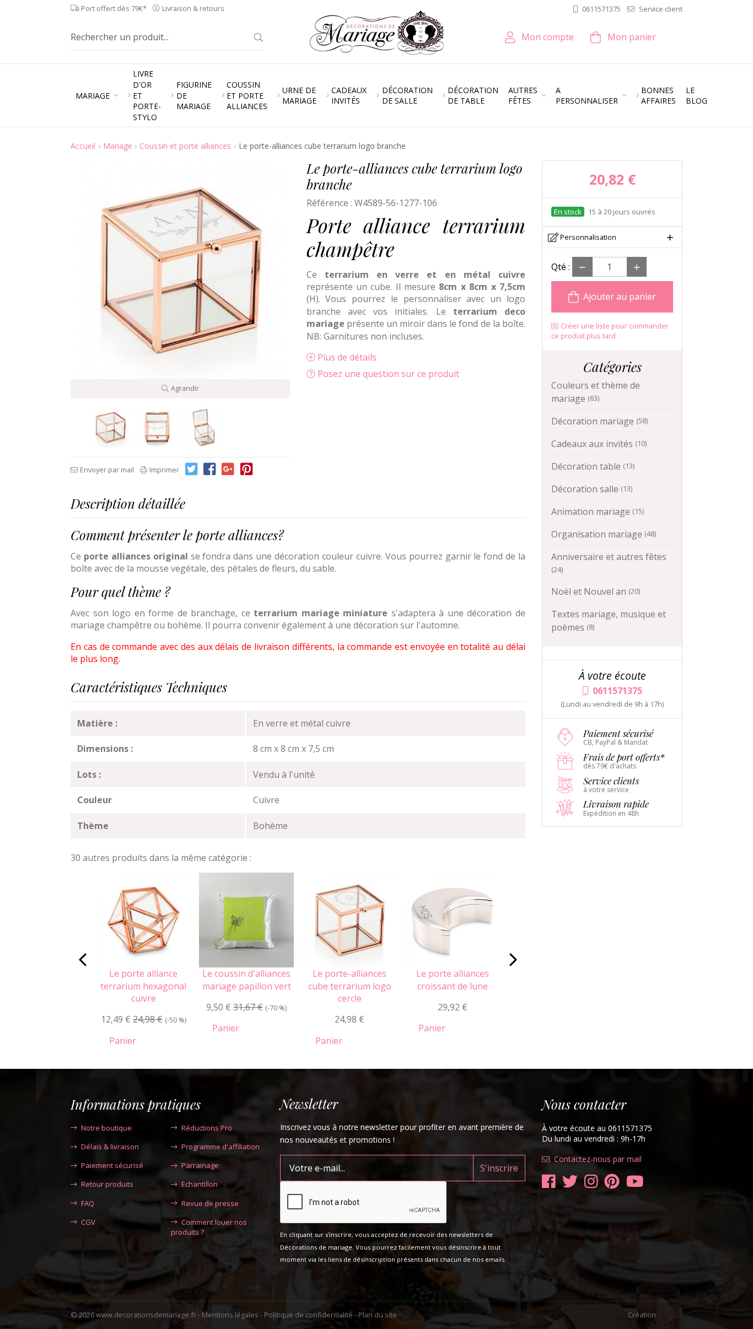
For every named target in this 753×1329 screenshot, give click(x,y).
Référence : (329, 203)
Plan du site (377, 1315)
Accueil (83, 146)
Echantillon (199, 1184)
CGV (88, 1222)
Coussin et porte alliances (185, 146)
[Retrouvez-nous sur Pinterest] (612, 1182)
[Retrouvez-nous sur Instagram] (591, 1182)
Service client (660, 9)
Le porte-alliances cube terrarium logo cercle (349, 985)
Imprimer (164, 470)
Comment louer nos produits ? (209, 1227)
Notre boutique (106, 1128)
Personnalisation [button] (587, 237)
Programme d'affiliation (220, 1147)
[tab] (298, 506)
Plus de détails (347, 357)
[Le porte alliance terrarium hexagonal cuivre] (143, 919)
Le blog (696, 95)
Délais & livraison (110, 1147)
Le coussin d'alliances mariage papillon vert (246, 979)
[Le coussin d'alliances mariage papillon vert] (246, 919)
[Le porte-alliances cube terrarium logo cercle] (110, 427)
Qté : (560, 267)
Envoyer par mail (107, 470)
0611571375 (601, 9)
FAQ (87, 1203)
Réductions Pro (206, 1128)
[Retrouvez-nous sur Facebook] (549, 1182)
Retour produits (107, 1184)
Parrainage (200, 1165)
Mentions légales (230, 1315)
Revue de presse (210, 1203)
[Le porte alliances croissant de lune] (452, 919)
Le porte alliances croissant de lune (452, 979)
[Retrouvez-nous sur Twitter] (570, 1182)
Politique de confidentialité (308, 1315)
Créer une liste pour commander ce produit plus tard (610, 331)
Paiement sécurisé (112, 1165)
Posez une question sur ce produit (388, 374)
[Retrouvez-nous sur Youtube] (635, 1182)
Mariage (117, 146)
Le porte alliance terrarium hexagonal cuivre (143, 985)
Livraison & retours (193, 8)
